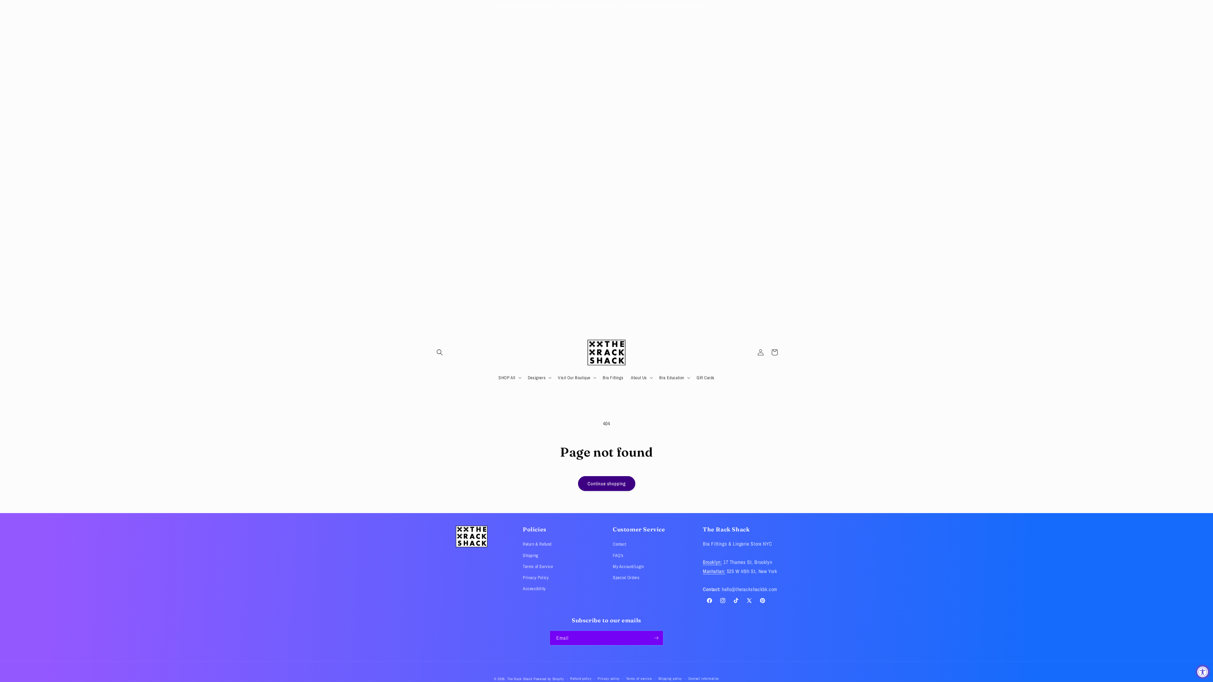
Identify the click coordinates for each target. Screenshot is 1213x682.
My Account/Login (628, 566)
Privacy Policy (536, 577)
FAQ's (618, 555)
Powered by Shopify (549, 679)
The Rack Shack (520, 679)
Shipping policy (670, 678)
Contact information (703, 678)
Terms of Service (538, 566)
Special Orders (626, 577)
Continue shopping (607, 483)
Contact (619, 544)
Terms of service (639, 678)
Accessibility (534, 588)
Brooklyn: (712, 562)
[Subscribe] (656, 638)
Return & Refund (537, 544)
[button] (440, 352)
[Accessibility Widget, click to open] (1203, 672)
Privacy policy (609, 678)
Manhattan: (714, 571)
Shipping (530, 555)
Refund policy (580, 678)
